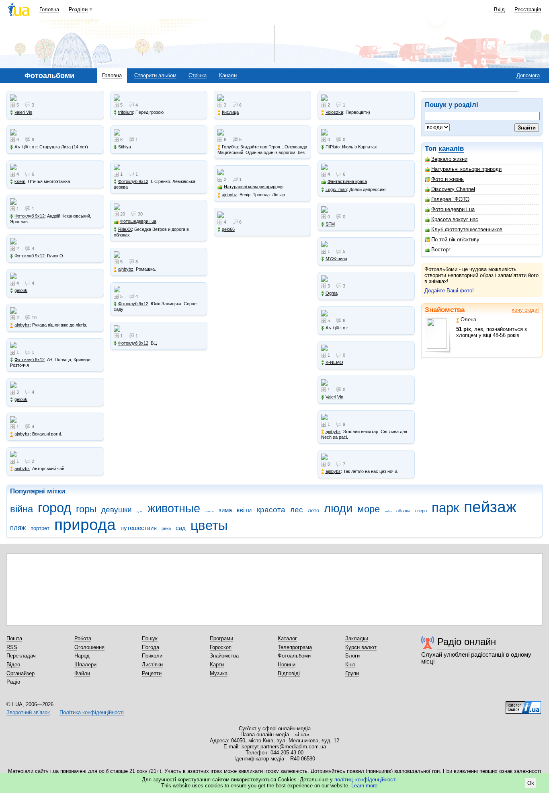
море (368, 509)
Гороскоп (220, 647)
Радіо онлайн (466, 641)
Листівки (152, 665)
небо (388, 511)
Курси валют (361, 647)
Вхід (499, 9)
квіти (244, 510)
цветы (209, 525)
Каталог (287, 638)
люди (338, 508)
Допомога (528, 75)
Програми (221, 638)
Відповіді (289, 673)
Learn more (364, 786)
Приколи (152, 656)
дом (140, 511)
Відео (13, 665)
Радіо (13, 682)
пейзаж (490, 507)
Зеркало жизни (449, 159)
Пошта (14, 638)
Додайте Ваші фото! (449, 291)
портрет (40, 528)
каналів (451, 148)
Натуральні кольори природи (466, 169)
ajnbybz (22, 325)
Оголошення (89, 647)
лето (313, 510)
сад (181, 527)
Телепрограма (295, 647)
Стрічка (197, 75)
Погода (150, 647)
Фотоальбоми (294, 656)
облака (403, 510)
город (54, 507)
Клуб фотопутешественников (466, 229)
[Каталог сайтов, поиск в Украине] (523, 704)
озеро (421, 510)
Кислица (230, 112)
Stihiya (124, 146)
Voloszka (334, 112)
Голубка (230, 146)
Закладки (356, 638)
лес (296, 509)
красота (271, 509)
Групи (352, 673)
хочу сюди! (525, 310)
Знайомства (445, 310)
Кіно (350, 665)
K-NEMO (334, 362)
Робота (82, 638)
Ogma (332, 293)
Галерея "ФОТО (450, 199)
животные (173, 508)
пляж (18, 528)
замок (209, 511)
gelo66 (20, 290)
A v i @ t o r (25, 146)
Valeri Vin (23, 112)
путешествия (139, 527)
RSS (11, 647)
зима (225, 510)
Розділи (78, 9)
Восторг (441, 250)
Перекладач (21, 656)
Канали (228, 75)
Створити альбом (155, 75)
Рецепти (152, 673)
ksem (19, 181)
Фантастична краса (347, 181)
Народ (82, 656)
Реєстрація (527, 9)
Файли (82, 673)
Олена (468, 319)
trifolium (125, 112)
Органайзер (20, 673)
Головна (49, 9)
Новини (286, 665)
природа (85, 524)
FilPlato (333, 146)
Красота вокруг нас (454, 219)
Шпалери (85, 665)
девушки (116, 509)
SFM (330, 224)
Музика (218, 673)
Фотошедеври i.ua (453, 209)
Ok (530, 783)
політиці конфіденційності (365, 780)
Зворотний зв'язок (28, 712)
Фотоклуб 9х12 (29, 216)
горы (86, 509)
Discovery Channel (453, 189)
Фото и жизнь (447, 179)
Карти (217, 665)
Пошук (150, 638)
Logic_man (336, 189)
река (166, 528)
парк (445, 507)
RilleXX (125, 229)
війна (21, 509)
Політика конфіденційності (91, 712)
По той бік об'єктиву (455, 239)
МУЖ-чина (336, 258)
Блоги (352, 656)
